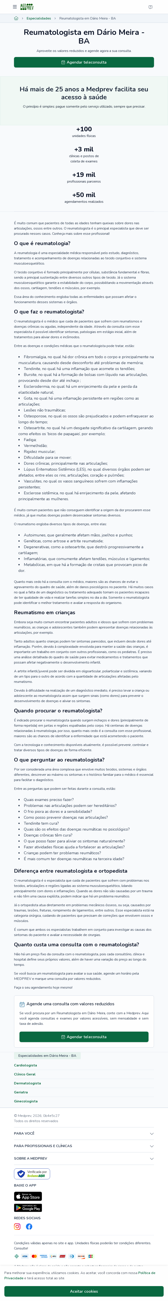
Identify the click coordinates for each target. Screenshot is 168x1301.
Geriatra (21, 1092)
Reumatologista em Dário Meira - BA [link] (87, 18)
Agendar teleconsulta (87, 62)
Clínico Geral (25, 1074)
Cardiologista (25, 1065)
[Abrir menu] (15, 7)
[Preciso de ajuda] (150, 7)
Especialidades (39, 18)
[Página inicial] (16, 18)
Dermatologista (27, 1083)
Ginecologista (26, 1101)
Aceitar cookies (84, 1291)
